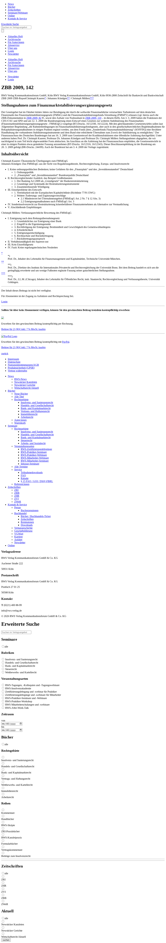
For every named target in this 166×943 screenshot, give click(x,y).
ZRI (16, 490)
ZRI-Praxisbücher (10, 831)
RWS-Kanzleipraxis (11, 837)
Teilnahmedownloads (32, 472)
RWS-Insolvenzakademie (18, 688)
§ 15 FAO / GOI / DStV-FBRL (37, 481)
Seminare (12, 425)
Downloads (27, 525)
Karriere (18, 536)
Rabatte (25, 478)
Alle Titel (19, 396)
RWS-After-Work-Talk (17, 707)
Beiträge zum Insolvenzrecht (15, 856)
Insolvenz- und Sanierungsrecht (37, 402)
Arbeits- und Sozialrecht (33, 443)
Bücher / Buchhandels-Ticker (36, 516)
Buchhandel (20, 513)
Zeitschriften (14, 9)
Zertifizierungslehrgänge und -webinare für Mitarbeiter (33, 695)
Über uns (12, 48)
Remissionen (27, 522)
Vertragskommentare (11, 849)
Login (11, 51)
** (68, 98)
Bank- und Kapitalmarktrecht (36, 408)
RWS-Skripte (8, 825)
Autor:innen (20, 420)
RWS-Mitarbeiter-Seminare (35, 460)
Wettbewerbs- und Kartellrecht (20, 672)
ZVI (16, 498)
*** (92, 98)
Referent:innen (21, 484)
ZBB (16, 493)
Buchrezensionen (29, 510)
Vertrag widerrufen (17, 370)
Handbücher (7, 819)
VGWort (18, 533)
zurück (4, 353)
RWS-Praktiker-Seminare (34, 452)
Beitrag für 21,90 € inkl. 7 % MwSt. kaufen (23, 329)
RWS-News (20, 379)
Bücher (11, 7)
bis (2, 726)
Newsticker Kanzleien (25, 382)
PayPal (65, 341)
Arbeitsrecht (27, 417)
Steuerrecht (26, 440)
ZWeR (17, 501)
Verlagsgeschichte (23, 528)
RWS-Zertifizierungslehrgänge (36, 449)
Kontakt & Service (17, 18)
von (3, 720)
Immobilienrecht (29, 414)
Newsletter (13, 54)
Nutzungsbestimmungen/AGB (23, 364)
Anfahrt (18, 539)
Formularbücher (9, 843)
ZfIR (16, 495)
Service (18, 469)
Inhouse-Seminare (30, 463)
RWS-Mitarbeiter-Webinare (35, 458)
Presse (17, 507)
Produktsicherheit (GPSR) (21, 367)
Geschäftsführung (23, 530)
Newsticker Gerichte (24, 385)
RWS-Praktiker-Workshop (18, 701)
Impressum (13, 359)
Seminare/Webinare (18, 12)
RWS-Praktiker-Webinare (34, 455)
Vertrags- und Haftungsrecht (35, 411)
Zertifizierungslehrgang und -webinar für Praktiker (31, 691)
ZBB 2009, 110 (93, 118)
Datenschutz (14, 362)
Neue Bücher (21, 393)
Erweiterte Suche (10, 24)
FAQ (23, 475)
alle (6, 646)
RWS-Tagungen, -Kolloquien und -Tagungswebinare (32, 685)
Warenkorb (20, 422)
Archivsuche (14, 39)
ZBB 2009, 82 (33, 118)
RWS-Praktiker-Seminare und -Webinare (26, 698)
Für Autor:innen (16, 42)
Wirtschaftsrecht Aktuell (26, 387)
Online (11, 15)
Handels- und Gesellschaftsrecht (37, 405)
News (11, 4)
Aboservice (13, 45)
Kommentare (8, 813)
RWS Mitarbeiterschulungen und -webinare (27, 704)
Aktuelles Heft (15, 36)
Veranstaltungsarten (24, 446)
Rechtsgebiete (21, 399)
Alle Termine (21, 466)
